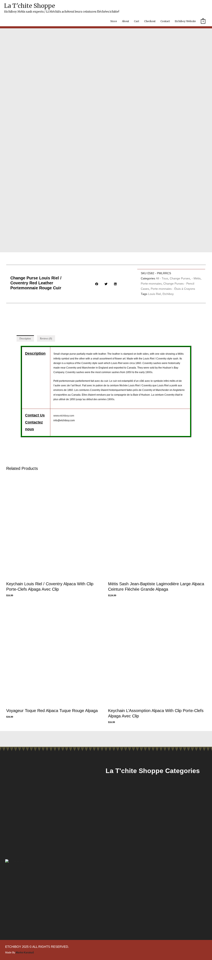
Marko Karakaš (25, 952)
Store (113, 21)
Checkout (149, 21)
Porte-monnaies (151, 283)
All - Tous (162, 278)
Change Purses (180, 278)
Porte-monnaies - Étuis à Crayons (173, 288)
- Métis (196, 278)
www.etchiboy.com (63, 415)
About (125, 21)
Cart (136, 21)
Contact (165, 21)
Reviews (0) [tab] (46, 338)
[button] (96, 284)
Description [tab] (25, 338)
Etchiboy (168, 294)
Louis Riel (154, 294)
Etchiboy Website (185, 21)
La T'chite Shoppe (29, 6)
